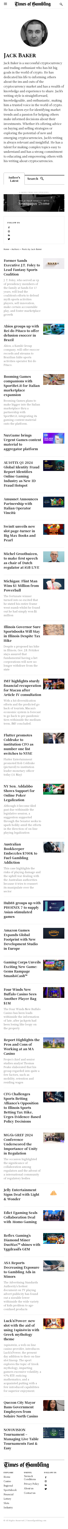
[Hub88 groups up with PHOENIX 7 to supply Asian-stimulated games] (53, 906)
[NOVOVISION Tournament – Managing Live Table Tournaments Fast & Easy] (53, 1432)
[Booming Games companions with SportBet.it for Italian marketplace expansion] (53, 379)
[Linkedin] (9, 234)
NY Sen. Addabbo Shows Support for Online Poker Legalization (19, 793)
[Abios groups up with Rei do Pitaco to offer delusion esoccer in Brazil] (53, 329)
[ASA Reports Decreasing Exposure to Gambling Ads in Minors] (53, 1265)
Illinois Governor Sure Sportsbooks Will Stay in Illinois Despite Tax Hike (22, 633)
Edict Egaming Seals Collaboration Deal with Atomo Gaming (20, 1217)
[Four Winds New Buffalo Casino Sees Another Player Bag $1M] (53, 992)
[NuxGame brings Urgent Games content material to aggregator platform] (53, 438)
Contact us (29, 1492)
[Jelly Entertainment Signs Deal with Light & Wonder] (53, 1193)
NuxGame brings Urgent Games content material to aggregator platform (22, 442)
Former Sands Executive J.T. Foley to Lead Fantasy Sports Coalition (22, 267)
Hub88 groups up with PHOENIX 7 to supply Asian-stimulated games (22, 909)
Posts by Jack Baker (32, 249)
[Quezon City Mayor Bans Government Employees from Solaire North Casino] (53, 1405)
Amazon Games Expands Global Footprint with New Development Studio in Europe (21, 939)
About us (28, 1488)
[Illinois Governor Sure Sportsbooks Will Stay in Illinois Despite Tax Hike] (53, 629)
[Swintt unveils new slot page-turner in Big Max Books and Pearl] (53, 529)
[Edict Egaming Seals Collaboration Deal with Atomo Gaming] (53, 1215)
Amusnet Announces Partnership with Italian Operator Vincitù (21, 505)
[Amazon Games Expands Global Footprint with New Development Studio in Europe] (53, 933)
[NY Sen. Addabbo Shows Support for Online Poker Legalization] (53, 789)
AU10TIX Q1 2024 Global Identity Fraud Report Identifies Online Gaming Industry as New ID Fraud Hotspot (21, 474)
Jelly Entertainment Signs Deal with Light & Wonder (21, 1194)
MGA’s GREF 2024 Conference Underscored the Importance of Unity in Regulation (21, 1143)
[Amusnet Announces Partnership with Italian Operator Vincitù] (53, 502)
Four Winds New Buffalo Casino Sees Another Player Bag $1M (20, 996)
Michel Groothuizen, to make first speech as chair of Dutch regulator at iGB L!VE (21, 560)
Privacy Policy (31, 1483)
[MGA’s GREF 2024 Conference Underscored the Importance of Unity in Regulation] (53, 1138)
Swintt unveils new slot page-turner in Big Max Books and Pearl (20, 533)
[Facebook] (9, 227)
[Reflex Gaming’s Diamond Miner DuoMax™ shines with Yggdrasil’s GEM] (53, 1238)
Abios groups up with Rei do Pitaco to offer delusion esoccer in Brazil (21, 333)
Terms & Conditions (30, 1477)
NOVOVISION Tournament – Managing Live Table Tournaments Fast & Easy (21, 1438)
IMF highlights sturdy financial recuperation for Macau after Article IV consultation (22, 687)
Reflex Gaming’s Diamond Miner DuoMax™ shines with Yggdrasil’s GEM (22, 1242)
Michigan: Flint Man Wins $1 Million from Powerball (21, 585)
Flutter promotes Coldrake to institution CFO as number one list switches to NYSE (18, 744)
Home (6, 249)
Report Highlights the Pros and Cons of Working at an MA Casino (22, 1046)
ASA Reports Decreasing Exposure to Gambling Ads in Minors (21, 1269)
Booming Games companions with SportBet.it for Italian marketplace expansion (22, 385)
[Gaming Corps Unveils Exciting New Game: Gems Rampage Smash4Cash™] (53, 965)
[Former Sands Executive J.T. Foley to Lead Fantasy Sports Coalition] (53, 263)
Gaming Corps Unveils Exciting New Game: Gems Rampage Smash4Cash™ (22, 969)
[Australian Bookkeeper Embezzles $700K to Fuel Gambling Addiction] (53, 847)
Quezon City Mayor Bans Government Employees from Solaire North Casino (21, 1409)
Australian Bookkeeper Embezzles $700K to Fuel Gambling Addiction (20, 853)
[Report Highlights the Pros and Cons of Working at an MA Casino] (53, 1042)
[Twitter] (9, 238)
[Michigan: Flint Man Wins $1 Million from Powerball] (53, 584)
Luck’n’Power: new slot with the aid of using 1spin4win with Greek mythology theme (21, 1329)
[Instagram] (9, 230)
